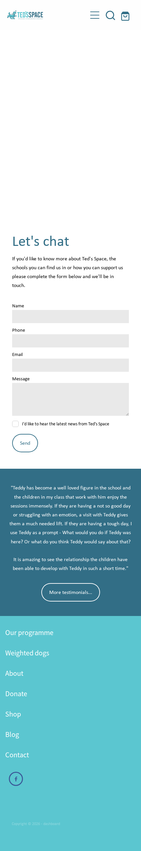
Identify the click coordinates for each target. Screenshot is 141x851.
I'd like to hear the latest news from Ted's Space (65, 424)
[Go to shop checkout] (126, 15)
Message (21, 378)
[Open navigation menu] (95, 15)
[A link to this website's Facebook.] (16, 779)
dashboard (51, 823)
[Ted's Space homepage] (47, 15)
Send (25, 442)
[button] (110, 15)
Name (18, 305)
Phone (18, 330)
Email (17, 354)
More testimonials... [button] (70, 592)
